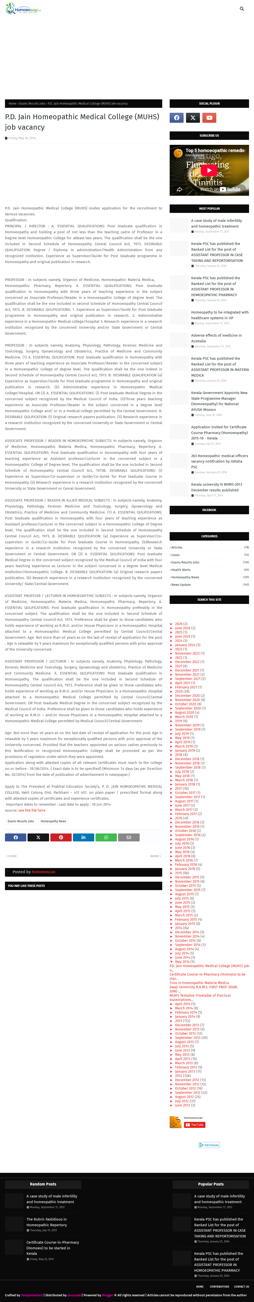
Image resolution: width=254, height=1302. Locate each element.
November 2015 (187, 881)
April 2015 (183, 911)
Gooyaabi (74, 1295)
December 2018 (187, 759)
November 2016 (187, 827)
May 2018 (183, 776)
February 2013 (186, 1067)
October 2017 (185, 793)
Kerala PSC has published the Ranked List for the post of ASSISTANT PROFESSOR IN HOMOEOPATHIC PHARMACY (215, 286)
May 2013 (182, 1055)
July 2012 (182, 1101)
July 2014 (182, 953)
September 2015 (188, 890)
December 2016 (187, 822)
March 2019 (184, 746)
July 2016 (182, 843)
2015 (179, 873)
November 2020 (188, 700)
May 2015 (182, 907)
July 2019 (182, 734)
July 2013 (182, 1046)
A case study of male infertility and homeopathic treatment (216, 223)
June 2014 (183, 957)
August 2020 (185, 712)
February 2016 (186, 865)
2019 (179, 721)
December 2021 (187, 670)
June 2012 (183, 1105)
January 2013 (185, 1071)
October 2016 (186, 831)
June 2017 (183, 805)
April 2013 (183, 1059)
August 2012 (185, 1097)
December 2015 (187, 877)
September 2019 (188, 729)
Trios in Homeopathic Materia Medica (199, 983)
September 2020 (188, 708)
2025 (179, 632)
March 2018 (184, 780)
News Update (210, 585)
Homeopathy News (53, 821)
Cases (210, 555)
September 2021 (188, 679)
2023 (179, 649)
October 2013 (186, 1033)
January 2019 (185, 751)
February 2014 (186, 1012)
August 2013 (185, 1042)
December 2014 (187, 932)
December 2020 (188, 696)
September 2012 (188, 1093)
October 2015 (186, 886)
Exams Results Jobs (32, 103)
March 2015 (184, 915)
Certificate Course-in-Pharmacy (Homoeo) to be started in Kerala (53, 1248)
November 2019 (187, 725)
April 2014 (183, 1004)
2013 (179, 1021)
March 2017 (184, 810)
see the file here (31, 810)
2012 (179, 1076)
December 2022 (187, 662)
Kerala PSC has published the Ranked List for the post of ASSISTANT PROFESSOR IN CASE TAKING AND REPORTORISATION (217, 252)
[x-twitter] (193, 118)
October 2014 (186, 941)
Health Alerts (210, 570)
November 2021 (187, 674)
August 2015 (185, 894)
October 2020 (186, 704)
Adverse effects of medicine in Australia (216, 338)
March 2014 (184, 1008)
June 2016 (183, 848)
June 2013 (183, 1050)
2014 (179, 928)
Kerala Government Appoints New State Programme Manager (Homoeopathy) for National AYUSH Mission (219, 401)
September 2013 (188, 1038)
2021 (179, 666)
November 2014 (187, 936)
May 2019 (182, 738)
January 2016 (185, 869)
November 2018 (188, 763)
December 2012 (187, 1080)
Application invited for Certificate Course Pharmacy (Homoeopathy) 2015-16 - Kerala (219, 432)
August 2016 (185, 839)
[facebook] (177, 118)
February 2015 (186, 919)
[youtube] (209, 118)
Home (13, 103)
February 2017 (186, 814)
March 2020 (184, 717)
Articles (210, 547)
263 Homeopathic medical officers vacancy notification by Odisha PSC (219, 461)
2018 (179, 755)
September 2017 (188, 797)
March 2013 (184, 1063)
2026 (179, 624)
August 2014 (185, 949)
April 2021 (183, 683)
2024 (179, 641)
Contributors (219, 1286)
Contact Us (241, 1286)
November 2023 (188, 653)
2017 (179, 789)
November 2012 (187, 1084)
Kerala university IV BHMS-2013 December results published (216, 487)
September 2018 (188, 767)
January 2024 (185, 645)
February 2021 (186, 687)
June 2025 (183, 636)
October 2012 (186, 1088)
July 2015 (182, 898)
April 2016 (183, 856)
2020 (179, 691)
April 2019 (183, 742)
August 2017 (184, 801)
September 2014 (188, 945)
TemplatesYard (32, 1295)
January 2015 (185, 924)
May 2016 (182, 852)
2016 (179, 818)
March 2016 (184, 860)
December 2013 (187, 1025)
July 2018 (182, 772)
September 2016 (188, 835)
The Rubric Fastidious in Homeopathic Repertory (47, 1222)
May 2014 (182, 962)
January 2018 (185, 784)
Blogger (107, 1295)
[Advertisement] (127, 54)
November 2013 (187, 1029)
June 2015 (183, 903)
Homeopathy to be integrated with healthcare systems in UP (220, 315)
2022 (179, 658)
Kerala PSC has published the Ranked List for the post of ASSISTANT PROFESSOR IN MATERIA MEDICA (220, 367)
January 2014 (185, 1017)
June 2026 (183, 628)
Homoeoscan (43, 871)
